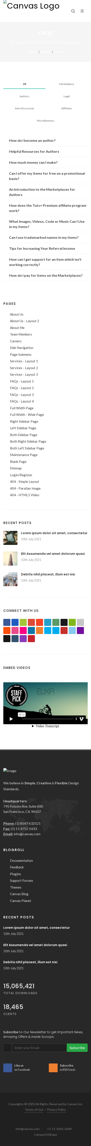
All (24, 84)
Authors (24, 96)
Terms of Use (34, 1109)
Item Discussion (24, 108)
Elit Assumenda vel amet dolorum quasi (53, 553)
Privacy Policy (56, 1109)
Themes (15, 887)
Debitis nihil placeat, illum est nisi (48, 574)
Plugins (15, 874)
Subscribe (77, 1047)
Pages (45, 52)
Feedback (17, 867)
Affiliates (66, 108)
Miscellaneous (45, 120)
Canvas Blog (19, 894)
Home (32, 52)
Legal (67, 96)
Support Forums (21, 880)
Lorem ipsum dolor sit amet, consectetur (54, 533)
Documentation (21, 860)
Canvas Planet (20, 901)
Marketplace (66, 84)
